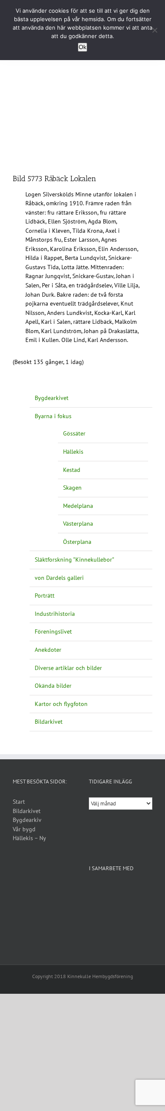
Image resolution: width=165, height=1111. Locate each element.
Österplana (77, 542)
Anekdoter (48, 649)
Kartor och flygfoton (61, 704)
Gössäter (74, 433)
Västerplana (78, 523)
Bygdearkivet (52, 398)
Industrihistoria (55, 614)
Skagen (72, 487)
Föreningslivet (53, 631)
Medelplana (78, 506)
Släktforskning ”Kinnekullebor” (74, 559)
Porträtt (45, 595)
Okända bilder (53, 685)
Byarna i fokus (53, 416)
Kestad (71, 470)
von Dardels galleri (59, 578)
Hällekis (73, 451)
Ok (82, 47)
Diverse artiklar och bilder (68, 668)
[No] (154, 30)
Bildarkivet (49, 721)
